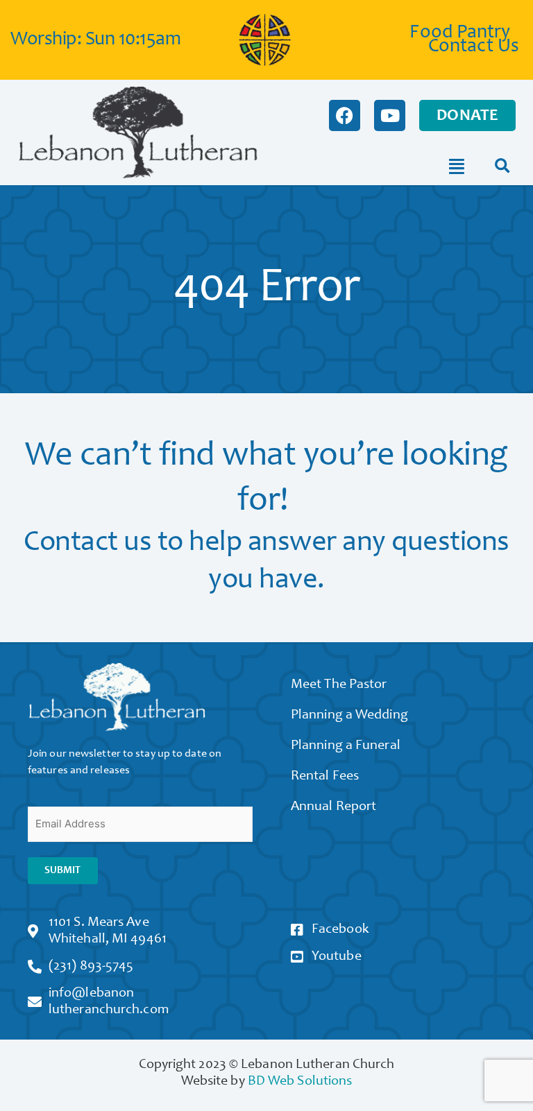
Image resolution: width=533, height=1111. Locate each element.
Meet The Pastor (339, 685)
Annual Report (333, 807)
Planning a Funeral (345, 746)
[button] (502, 166)
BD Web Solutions (300, 1082)
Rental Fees (325, 777)
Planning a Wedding (349, 716)
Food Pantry (459, 33)
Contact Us (473, 47)
